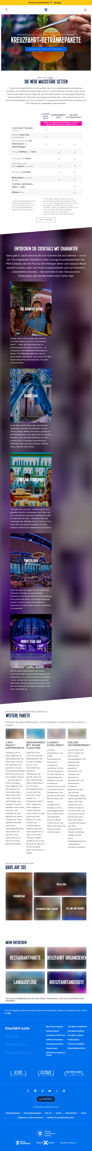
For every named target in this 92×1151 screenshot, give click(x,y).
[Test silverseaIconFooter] (68, 1142)
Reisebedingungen (13, 1113)
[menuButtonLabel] (6, 9)
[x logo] (57, 1091)
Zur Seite (57, 2)
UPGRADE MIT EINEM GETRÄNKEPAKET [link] (46, 49)
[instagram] (35, 1091)
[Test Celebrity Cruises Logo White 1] (45, 1143)
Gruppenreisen (51, 1048)
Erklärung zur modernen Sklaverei (30, 1117)
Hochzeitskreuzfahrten (55, 1044)
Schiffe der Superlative (54, 1040)
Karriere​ (59, 1113)
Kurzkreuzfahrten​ (52, 1031)
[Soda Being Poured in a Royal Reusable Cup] (56, 734)
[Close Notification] (89, 2)
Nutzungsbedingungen (32, 1113)
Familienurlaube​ (73, 1040)
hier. (9, 1013)
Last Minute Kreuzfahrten (77, 1026)
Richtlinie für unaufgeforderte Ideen (60, 1117)
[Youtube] (49, 1091)
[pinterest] (64, 1091)
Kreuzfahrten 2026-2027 (55, 1035)
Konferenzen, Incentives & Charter (56, 1053)
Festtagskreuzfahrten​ (76, 1031)
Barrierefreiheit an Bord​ (76, 1048)
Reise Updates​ (71, 1113)
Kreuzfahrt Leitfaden (75, 1035)
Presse (83, 1113)
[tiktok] (42, 1091)
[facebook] (28, 1091)
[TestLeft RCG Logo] (46, 1133)
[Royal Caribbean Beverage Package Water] (35, 734)
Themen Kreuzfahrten (76, 1044)
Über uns (48, 1113)
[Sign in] (85, 9)
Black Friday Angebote (54, 1026)
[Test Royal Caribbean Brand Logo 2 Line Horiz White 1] (23, 1143)
